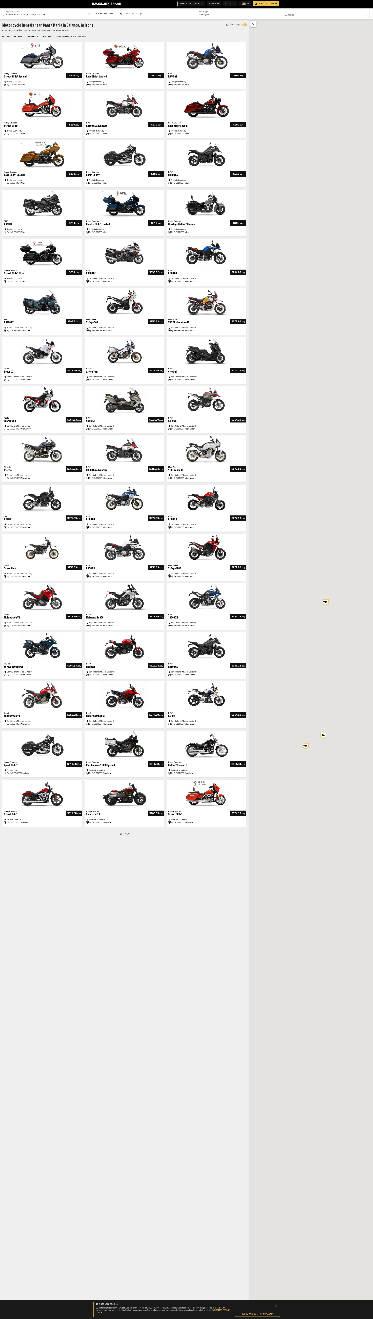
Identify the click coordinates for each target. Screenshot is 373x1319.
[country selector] (245, 3)
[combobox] (44, 13)
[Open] (280, 15)
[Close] (276, 1305)
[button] (191, 3)
